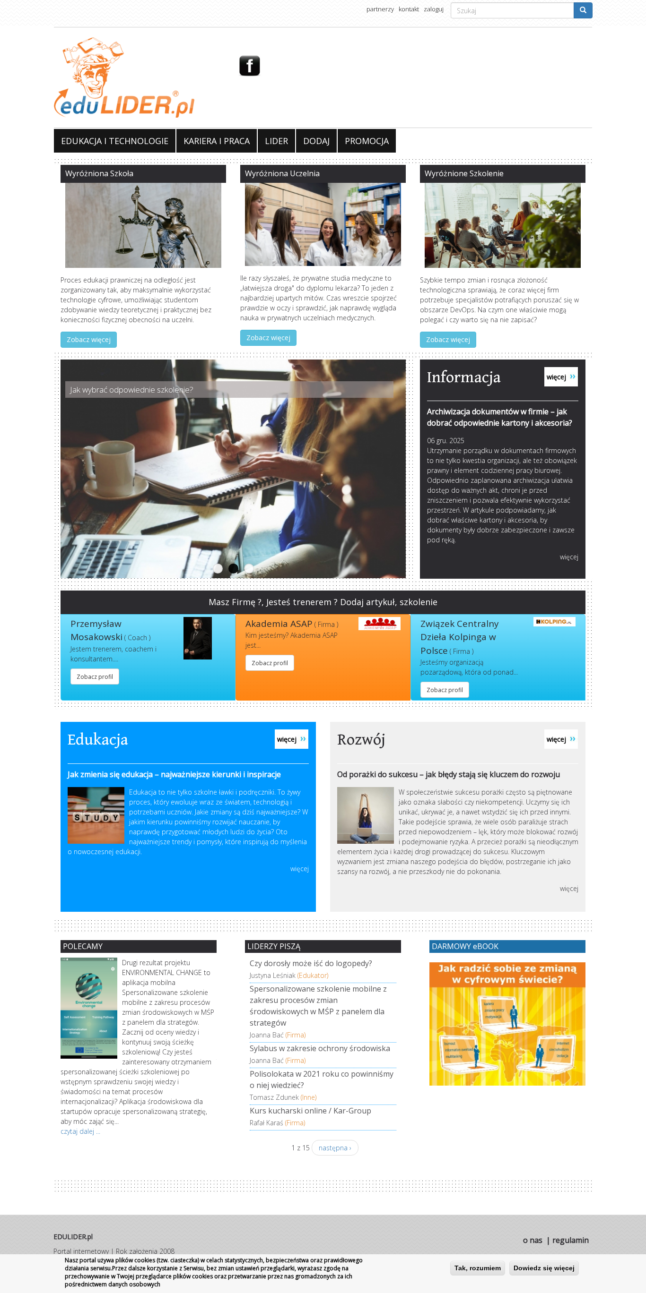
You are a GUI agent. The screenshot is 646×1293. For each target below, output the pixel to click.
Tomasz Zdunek (274, 1097)
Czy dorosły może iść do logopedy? (311, 963)
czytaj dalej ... (80, 1131)
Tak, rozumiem (477, 1268)
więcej (569, 556)
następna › (335, 1147)
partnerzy (380, 9)
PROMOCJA (367, 140)
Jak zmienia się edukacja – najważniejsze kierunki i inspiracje (174, 774)
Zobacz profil (95, 677)
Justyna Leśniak (273, 975)
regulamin (570, 1240)
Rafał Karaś (266, 1122)
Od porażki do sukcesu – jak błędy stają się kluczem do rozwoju (448, 774)
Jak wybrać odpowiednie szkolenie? (131, 389)
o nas (532, 1240)
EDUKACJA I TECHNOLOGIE (114, 140)
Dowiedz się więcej (544, 1268)
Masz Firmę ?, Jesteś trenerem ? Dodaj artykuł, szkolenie (323, 602)
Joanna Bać (267, 1034)
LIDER (276, 140)
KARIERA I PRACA (216, 140)
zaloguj (434, 9)
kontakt (409, 9)
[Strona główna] (139, 77)
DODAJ (316, 140)
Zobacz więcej (89, 339)
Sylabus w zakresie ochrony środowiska (320, 1048)
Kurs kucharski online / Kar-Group (310, 1110)
